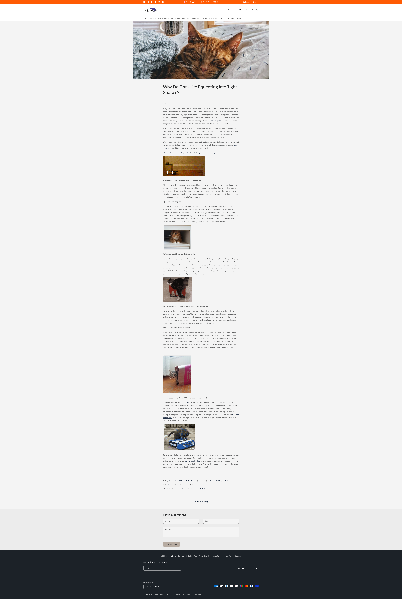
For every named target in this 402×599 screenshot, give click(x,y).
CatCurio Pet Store (154, 594)
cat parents (185, 402)
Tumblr (199, 488)
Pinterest (204, 488)
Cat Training (202, 481)
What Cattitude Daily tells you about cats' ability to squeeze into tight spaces (192, 153)
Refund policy (176, 594)
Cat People (228, 481)
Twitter (188, 488)
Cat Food (181, 481)
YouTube (193, 488)
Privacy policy (186, 594)
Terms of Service (204, 556)
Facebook (182, 488)
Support (238, 556)
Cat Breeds (210, 481)
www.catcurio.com (206, 485)
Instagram (176, 488)
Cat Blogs (172, 556)
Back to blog (202, 501)
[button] (153, 18)
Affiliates (164, 556)
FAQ (195, 556)
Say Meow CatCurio (185, 556)
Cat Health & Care (191, 481)
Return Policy (217, 556)
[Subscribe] (178, 568)
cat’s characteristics (192, 461)
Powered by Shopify (165, 594)
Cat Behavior (173, 481)
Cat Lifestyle (219, 481)
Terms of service (197, 594)
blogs (169, 485)
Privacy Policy (228, 556)
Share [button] (167, 103)
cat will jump (216, 120)
